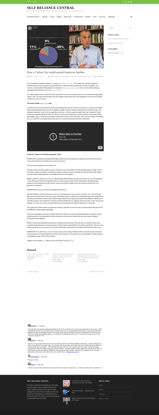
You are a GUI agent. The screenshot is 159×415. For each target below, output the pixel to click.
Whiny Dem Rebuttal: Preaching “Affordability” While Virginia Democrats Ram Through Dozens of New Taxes (89, 256)
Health (59, 17)
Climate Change (55, 76)
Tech (94, 17)
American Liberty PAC (115, 43)
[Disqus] (65, 298)
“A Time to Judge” (32, 271)
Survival (44, 17)
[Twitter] (125, 2)
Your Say (102, 17)
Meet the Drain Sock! (97, 271)
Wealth (87, 17)
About (101, 389)
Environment (65, 76)
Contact (102, 394)
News (34, 1)
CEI (52, 83)
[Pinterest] (128, 2)
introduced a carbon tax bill (70, 88)
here (43, 240)
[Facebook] (123, 2)
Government (78, 17)
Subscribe (111, 17)
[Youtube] (131, 2)
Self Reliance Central (50, 8)
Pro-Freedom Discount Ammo (118, 38)
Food (52, 17)
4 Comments (100, 76)
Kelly (31, 76)
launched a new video (65, 83)
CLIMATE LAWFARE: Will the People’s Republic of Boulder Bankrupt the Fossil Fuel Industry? (63, 256)
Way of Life (67, 17)
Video (90, 76)
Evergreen (74, 76)
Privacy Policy (104, 398)
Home (28, 1)
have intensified (56, 90)
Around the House (33, 17)
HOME (101, 385)
